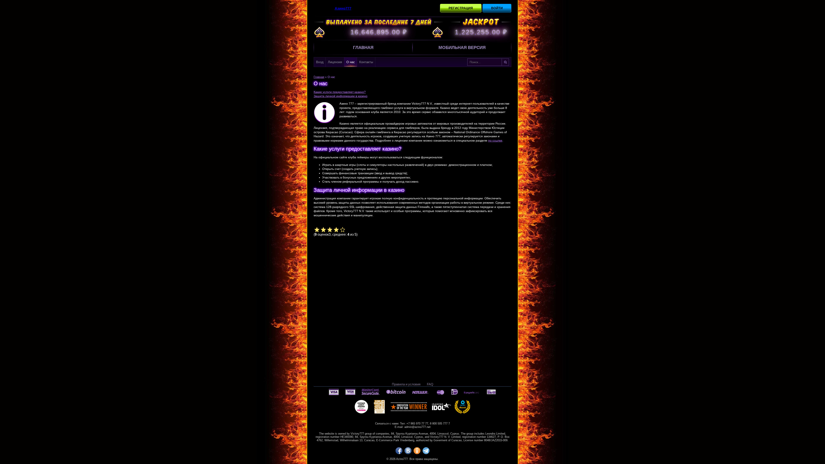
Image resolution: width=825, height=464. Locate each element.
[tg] (426, 450)
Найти (505, 62)
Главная (363, 47)
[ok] (417, 450)
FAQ (430, 384)
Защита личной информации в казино (340, 96)
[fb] (399, 450)
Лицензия (335, 62)
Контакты (366, 62)
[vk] (408, 450)
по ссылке (495, 140)
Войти (497, 8)
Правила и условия (406, 384)
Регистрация (461, 8)
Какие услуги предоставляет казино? (340, 92)
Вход (320, 62)
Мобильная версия (462, 47)
